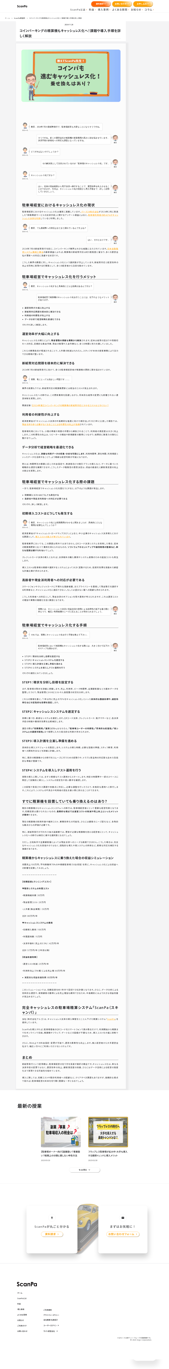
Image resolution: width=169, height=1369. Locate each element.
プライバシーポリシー (51, 1315)
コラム (148, 9)
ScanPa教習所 (19, 18)
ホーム (7, 18)
